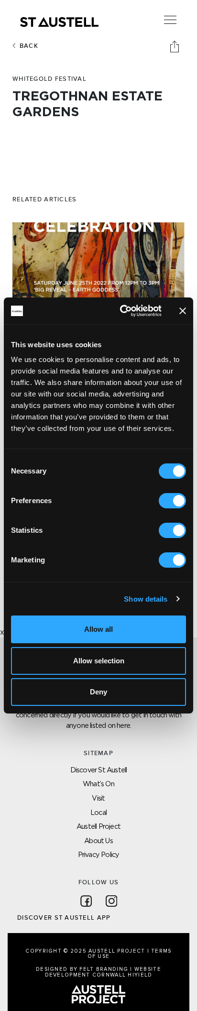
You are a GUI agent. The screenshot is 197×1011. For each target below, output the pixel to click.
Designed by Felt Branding (83, 969)
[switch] (172, 500)
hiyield (140, 975)
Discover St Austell (98, 769)
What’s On (98, 783)
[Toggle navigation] (170, 20)
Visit (98, 798)
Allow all (98, 629)
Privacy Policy (99, 854)
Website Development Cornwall (103, 972)
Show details (145, 599)
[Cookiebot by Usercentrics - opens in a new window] (122, 311)
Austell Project (98, 826)
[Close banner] (182, 311)
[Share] (175, 46)
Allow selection (98, 661)
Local (98, 812)
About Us (98, 840)
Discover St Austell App (63, 918)
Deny (98, 692)
